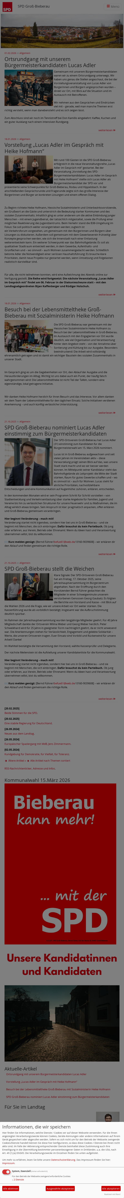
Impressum (8, 1163)
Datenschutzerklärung (63, 1159)
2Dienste (18, 1179)
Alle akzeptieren (111, 1188)
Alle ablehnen (10, 1188)
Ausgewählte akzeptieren (60, 1188)
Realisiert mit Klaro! (112, 1194)
